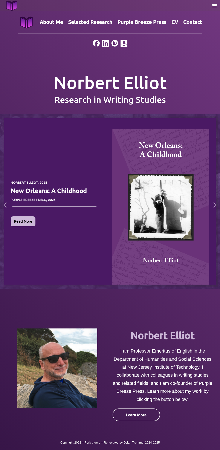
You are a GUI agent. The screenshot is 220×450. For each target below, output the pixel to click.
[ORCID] (115, 43)
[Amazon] (124, 43)
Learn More (136, 414)
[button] (5, 205)
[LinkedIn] (105, 43)
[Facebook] (96, 43)
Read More (23, 221)
